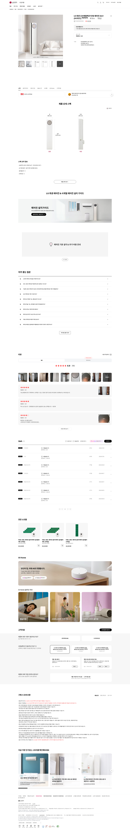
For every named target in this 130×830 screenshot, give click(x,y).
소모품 (45, 88)
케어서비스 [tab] (88, 360)
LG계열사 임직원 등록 (77, 796)
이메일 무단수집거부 (30, 796)
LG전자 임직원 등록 (68, 796)
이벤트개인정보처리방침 (47, 796)
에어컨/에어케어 (20, 9)
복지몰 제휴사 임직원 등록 (86, 796)
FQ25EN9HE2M (79, 21)
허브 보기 (43, 577)
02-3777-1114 (28, 803)
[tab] (60, 649)
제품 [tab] (42, 360)
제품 (10, 6)
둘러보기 (29, 577)
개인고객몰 (119, 2)
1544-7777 (45, 808)
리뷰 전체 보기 (64, 429)
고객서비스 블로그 (28, 822)
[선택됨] (21, 64)
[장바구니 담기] (38, 545)
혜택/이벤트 (22, 6)
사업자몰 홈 (11, 9)
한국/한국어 (35, 822)
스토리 (34, 6)
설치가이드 (25, 88)
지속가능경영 (113, 2)
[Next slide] (111, 770)
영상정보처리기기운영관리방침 (58, 796)
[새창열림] (43, 826)
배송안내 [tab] (97, 695)
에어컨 (25, 9)
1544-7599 (33, 806)
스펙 (19, 88)
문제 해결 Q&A (65, 638)
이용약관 (24, 796)
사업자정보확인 (42, 815)
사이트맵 (19, 796)
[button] (98, 2)
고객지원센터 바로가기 (105, 629)
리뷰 (32, 88)
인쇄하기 (110, 108)
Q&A (39, 88)
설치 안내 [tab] (110, 695)
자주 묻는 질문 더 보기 (65, 332)
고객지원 (59, 88)
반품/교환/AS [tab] (103, 695)
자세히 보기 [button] (36, 646)
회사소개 (107, 2)
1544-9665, (35, 808)
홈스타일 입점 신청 (21, 797)
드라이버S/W (97, 638)
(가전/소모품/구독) (34, 805)
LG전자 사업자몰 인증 (96, 796)
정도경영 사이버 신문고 (106, 796)
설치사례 (40, 6)
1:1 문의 (33, 803)
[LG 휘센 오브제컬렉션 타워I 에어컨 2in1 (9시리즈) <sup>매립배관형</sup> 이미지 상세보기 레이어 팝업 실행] (41, 37)
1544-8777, (62, 808)
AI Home (52, 88)
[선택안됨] (29, 64)
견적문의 (29, 6)
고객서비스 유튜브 (21, 822)
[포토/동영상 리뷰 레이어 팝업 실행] (22, 377)
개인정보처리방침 (39, 796)
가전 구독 (16, 6)
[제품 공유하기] (111, 16)
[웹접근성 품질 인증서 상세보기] (57, 826)
